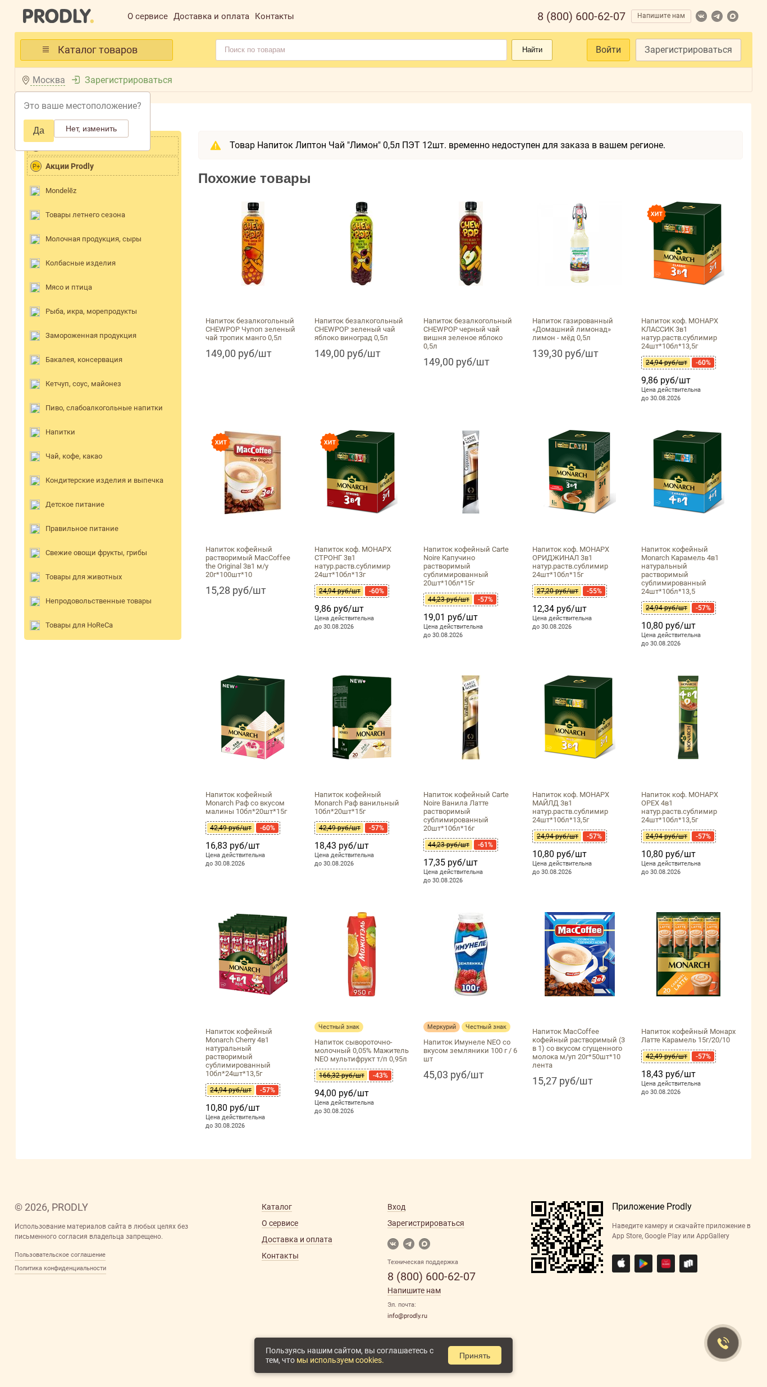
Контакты (274, 16)
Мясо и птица (68, 287)
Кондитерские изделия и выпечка (104, 480)
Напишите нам (661, 16)
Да (38, 130)
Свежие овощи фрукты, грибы (96, 552)
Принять (474, 1355)
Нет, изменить (91, 128)
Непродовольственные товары (98, 601)
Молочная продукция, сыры (93, 239)
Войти (608, 49)
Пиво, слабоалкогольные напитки (104, 408)
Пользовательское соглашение (60, 1254)
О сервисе (147, 16)
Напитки (60, 432)
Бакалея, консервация (83, 359)
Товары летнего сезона (85, 214)
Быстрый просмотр (253, 299)
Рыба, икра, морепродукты (91, 311)
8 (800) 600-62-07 (581, 16)
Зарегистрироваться (688, 49)
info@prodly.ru (407, 1316)
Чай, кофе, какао (73, 456)
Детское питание (74, 504)
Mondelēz (60, 190)
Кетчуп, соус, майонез (83, 383)
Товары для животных (83, 577)
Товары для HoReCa (79, 625)
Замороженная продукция (90, 335)
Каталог (277, 1206)
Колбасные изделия (80, 263)
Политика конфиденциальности (60, 1268)
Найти (532, 49)
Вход (396, 1206)
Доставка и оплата (211, 16)
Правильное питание (81, 528)
